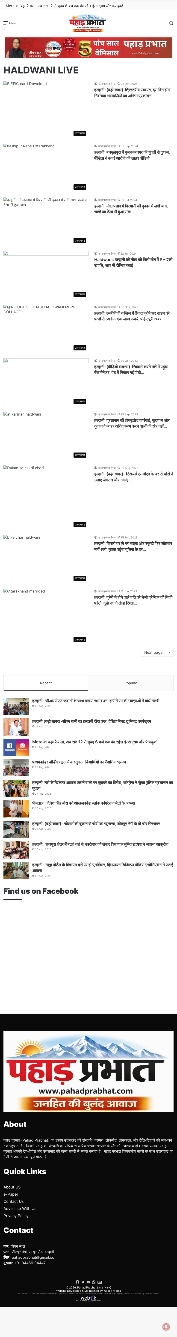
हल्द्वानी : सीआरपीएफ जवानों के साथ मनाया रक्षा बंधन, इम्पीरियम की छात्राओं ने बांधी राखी (95, 700)
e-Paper (10, 1194)
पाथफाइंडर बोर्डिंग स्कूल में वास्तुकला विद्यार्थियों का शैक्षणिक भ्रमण (50, 5)
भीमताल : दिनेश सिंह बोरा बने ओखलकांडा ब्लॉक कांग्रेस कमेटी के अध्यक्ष (83, 803)
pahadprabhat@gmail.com (35, 1257)
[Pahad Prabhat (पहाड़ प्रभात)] (88, 22)
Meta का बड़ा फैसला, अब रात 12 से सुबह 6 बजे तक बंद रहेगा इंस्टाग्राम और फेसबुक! (95, 741)
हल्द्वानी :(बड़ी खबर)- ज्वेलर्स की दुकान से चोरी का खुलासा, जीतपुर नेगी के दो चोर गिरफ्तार (96, 823)
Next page (153, 652)
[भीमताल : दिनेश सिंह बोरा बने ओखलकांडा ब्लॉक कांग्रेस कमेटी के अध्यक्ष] (16, 808)
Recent (46, 683)
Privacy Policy (16, 1215)
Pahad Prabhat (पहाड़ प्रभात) (94, 1287)
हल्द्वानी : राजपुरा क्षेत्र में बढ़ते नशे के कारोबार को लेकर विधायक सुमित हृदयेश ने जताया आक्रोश (100, 844)
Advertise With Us (19, 1208)
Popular (130, 683)
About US (12, 1187)
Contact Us (13, 1201)
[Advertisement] (88, 948)
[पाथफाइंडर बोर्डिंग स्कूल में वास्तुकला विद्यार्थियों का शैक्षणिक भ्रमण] (16, 767)
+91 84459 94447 (30, 1263)
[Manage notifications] (166, 1327)
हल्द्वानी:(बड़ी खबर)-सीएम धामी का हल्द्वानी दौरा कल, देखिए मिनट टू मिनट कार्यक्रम (91, 721)
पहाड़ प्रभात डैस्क (107, 83)
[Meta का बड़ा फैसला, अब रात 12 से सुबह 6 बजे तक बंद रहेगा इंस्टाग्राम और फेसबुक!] (16, 747)
